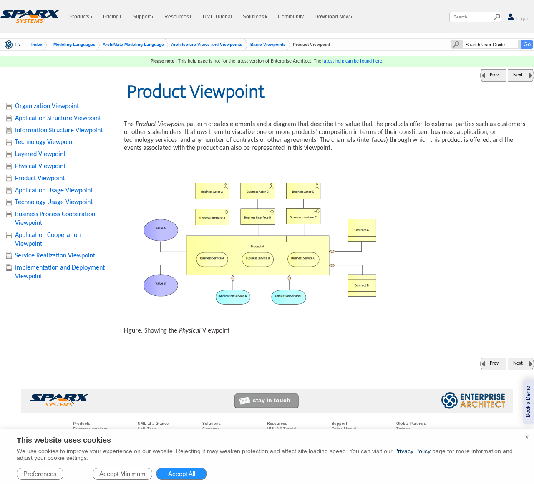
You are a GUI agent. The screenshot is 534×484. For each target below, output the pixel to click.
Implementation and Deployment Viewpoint (60, 272)
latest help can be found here (352, 61)
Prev (494, 75)
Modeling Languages (74, 45)
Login (521, 19)
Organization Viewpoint (47, 106)
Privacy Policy (412, 451)
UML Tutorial (217, 17)
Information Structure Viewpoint (59, 130)
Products (80, 17)
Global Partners (411, 423)
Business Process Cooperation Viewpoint (55, 219)
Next (518, 75)
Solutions (254, 17)
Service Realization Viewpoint (55, 255)
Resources (177, 17)
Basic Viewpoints (268, 45)
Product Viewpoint (40, 178)
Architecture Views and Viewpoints (206, 45)
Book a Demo (528, 401)
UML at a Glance (153, 423)
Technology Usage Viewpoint (54, 202)
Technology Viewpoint (44, 142)
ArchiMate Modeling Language (133, 45)
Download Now (333, 17)
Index (37, 45)
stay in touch (271, 400)
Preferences (40, 473)
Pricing (111, 17)
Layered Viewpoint (40, 154)
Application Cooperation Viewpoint (48, 239)
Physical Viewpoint (40, 166)
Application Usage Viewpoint (54, 190)
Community (291, 17)
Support (142, 17)
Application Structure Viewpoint (58, 118)
